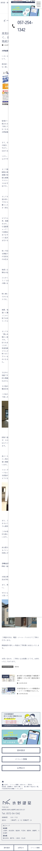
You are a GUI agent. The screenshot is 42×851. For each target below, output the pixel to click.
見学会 (17, 667)
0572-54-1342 (13, 813)
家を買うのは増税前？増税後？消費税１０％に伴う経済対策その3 (28, 678)
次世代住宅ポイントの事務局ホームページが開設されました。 (28, 689)
